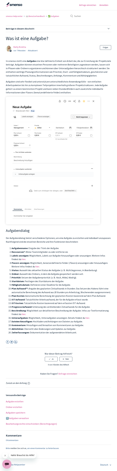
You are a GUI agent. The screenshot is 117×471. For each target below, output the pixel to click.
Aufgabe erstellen (14, 401)
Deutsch (104, 464)
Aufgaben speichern (15, 412)
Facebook (7, 342)
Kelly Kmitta (19, 47)
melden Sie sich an (18, 448)
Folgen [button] (105, 47)
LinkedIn (15, 342)
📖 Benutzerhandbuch (35, 16)
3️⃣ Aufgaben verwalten (17, 418)
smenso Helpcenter (14, 16)
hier (23, 259)
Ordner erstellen (14, 407)
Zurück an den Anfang (16, 383)
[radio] (51, 359)
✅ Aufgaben (53, 16)
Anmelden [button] (103, 5)
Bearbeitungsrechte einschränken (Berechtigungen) (31, 423)
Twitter (11, 342)
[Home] (20, 6)
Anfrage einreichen (87, 5)
